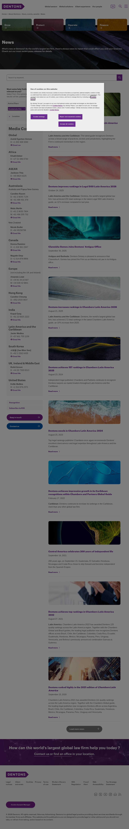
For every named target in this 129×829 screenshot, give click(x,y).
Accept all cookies (67, 124)
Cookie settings (39, 116)
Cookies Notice (58, 105)
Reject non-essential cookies (70, 116)
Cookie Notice (54, 110)
